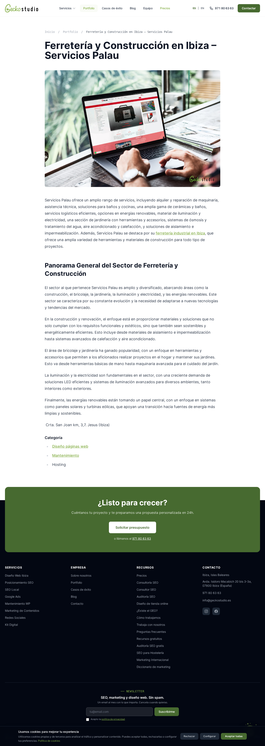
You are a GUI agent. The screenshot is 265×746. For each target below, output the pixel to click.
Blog (133, 8)
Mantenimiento (65, 455)
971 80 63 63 (141, 538)
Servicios (65, 8)
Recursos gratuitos (149, 638)
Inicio (50, 31)
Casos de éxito (112, 8)
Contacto (77, 603)
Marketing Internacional (153, 660)
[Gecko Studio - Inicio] (21, 8)
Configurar (209, 736)
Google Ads (12, 596)
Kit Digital (11, 624)
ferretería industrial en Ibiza (180, 233)
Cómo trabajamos (148, 617)
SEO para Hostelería (150, 652)
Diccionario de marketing (153, 667)
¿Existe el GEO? (147, 610)
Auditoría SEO (146, 596)
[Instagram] (206, 611)
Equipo (148, 8)
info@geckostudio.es (216, 600)
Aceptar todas (234, 736)
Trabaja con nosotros (151, 624)
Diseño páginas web (70, 446)
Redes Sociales (15, 617)
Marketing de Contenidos (22, 610)
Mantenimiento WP (17, 603)
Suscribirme (167, 711)
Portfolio (88, 8)
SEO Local (12, 589)
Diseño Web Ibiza (16, 575)
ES (194, 8)
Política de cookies (49, 740)
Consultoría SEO (147, 582)
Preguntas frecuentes (151, 631)
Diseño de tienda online (152, 603)
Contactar (249, 8)
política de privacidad (113, 719)
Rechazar (189, 736)
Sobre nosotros (81, 575)
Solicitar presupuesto (132, 527)
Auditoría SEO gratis (150, 645)
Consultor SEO (146, 589)
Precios (165, 8)
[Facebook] (216, 611)
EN (202, 8)
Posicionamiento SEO (19, 582)
